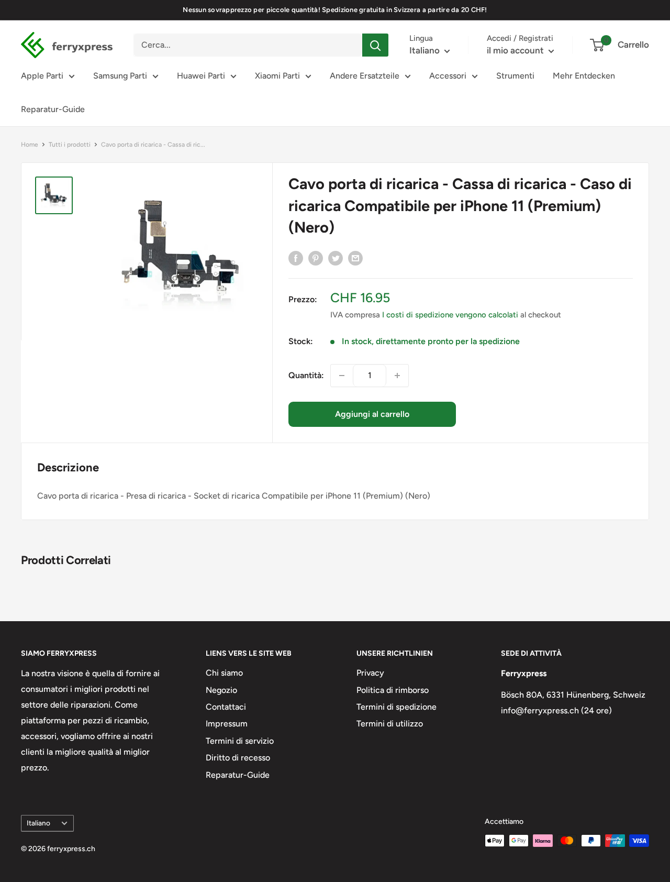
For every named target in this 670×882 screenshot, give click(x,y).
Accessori (447, 76)
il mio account (516, 50)
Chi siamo (224, 673)
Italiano (38, 823)
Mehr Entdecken (584, 76)
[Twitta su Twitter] (335, 258)
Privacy (370, 673)
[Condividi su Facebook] (295, 258)
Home (29, 144)
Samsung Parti (120, 76)
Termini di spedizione (396, 707)
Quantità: (306, 375)
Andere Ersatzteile (364, 76)
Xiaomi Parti (277, 76)
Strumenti (515, 76)
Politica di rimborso (392, 690)
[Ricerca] (375, 45)
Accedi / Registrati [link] (520, 38)
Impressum (227, 724)
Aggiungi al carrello (372, 414)
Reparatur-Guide (53, 109)
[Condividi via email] (355, 258)
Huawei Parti (201, 76)
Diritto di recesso (238, 758)
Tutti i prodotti (70, 144)
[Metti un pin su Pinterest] (315, 258)
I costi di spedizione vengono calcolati (450, 314)
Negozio (221, 690)
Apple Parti (42, 76)
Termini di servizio (240, 741)
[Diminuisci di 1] (342, 376)
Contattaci (226, 707)
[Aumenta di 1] (397, 376)
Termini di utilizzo (389, 724)
